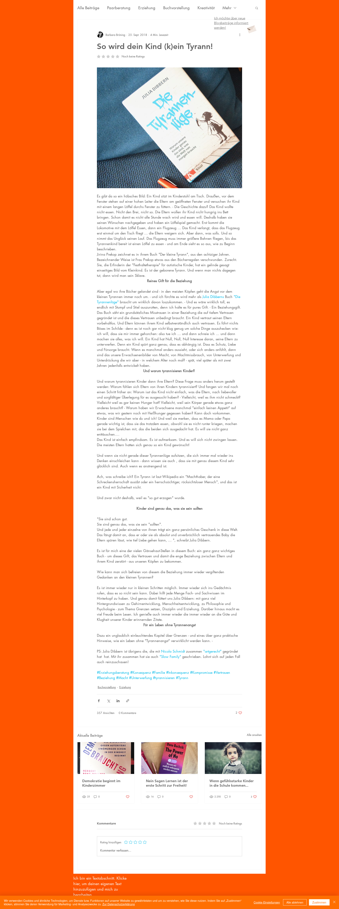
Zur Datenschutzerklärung (118, 904)
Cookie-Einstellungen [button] (267, 902)
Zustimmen (319, 902)
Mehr (226, 7)
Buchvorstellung (176, 7)
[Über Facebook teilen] (99, 701)
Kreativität (206, 7)
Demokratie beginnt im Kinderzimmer (101, 783)
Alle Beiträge (88, 7)
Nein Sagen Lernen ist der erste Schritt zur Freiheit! (167, 783)
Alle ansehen (254, 735)
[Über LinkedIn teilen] (118, 701)
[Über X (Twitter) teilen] (108, 701)
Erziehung (146, 7)
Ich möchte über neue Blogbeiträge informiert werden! (231, 23)
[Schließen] (334, 902)
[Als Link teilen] (127, 701)
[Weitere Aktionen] (239, 34)
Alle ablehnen (294, 902)
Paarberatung (118, 7)
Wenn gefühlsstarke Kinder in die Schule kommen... (232, 783)
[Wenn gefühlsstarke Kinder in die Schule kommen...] (233, 758)
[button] (257, 7)
